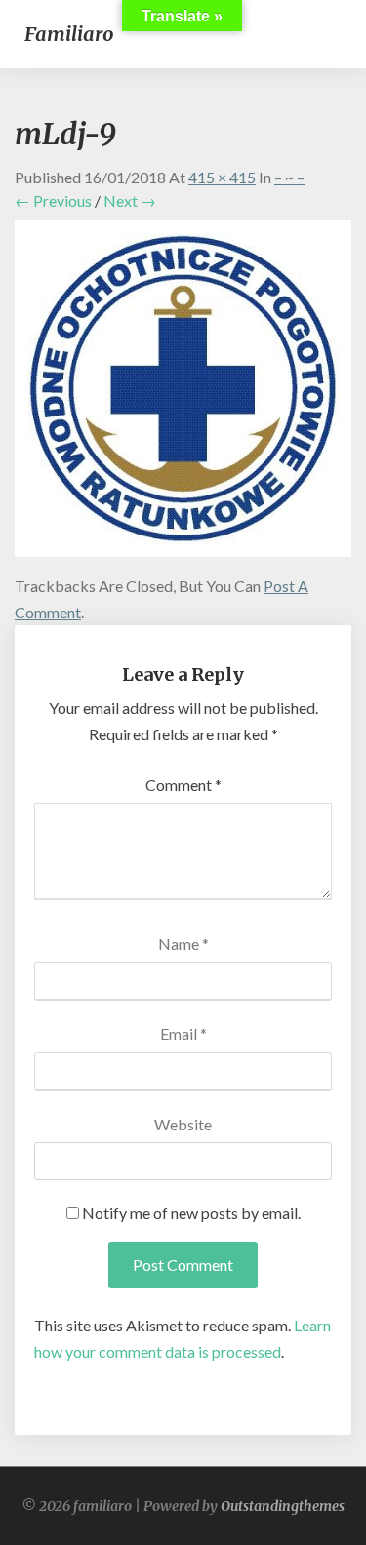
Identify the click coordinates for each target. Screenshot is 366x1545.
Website (183, 1124)
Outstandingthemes (283, 1506)
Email (183, 1033)
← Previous (53, 200)
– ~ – (289, 177)
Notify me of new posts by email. (191, 1213)
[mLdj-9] (183, 394)
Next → (129, 200)
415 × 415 (222, 177)
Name (183, 943)
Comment (183, 784)
